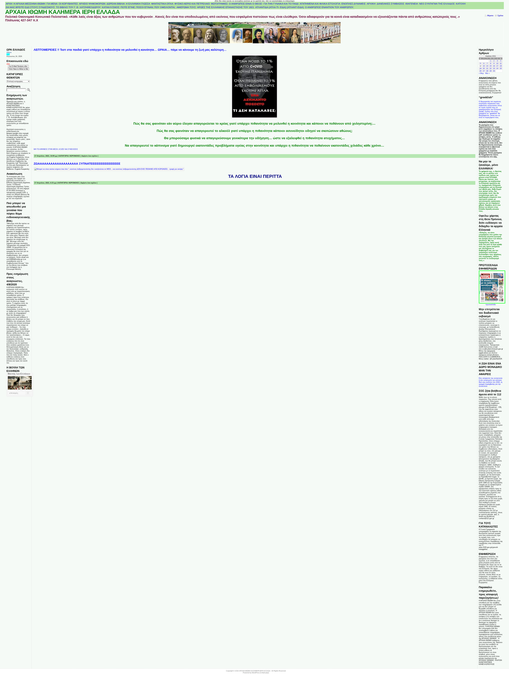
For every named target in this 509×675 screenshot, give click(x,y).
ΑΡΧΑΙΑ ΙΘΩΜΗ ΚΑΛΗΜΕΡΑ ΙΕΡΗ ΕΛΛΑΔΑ (62, 12)
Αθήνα (9, 52)
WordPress (256, 673)
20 (484, 68)
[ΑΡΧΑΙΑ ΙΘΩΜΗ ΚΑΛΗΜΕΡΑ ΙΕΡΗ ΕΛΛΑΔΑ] (254, 34)
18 (501, 66)
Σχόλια (500, 16)
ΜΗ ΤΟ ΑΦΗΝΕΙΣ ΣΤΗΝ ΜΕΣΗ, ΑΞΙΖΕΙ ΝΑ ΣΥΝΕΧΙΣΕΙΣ (56, 149)
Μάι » (487, 73)
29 (491, 71)
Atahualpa (265, 673)
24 (497, 68)
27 (484, 71)
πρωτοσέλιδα (491, 305)
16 (494, 66)
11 (501, 63)
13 (484, 66)
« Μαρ (481, 73)
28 (487, 71)
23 (494, 68)
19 (480, 68)
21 (487, 68)
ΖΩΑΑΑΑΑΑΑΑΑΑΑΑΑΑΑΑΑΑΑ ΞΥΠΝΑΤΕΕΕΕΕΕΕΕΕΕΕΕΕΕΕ (77, 163)
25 (501, 68)
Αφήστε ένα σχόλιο (89, 156)
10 (497, 63)
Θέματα (490, 16)
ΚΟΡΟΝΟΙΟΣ (75, 156)
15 (491, 66)
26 (480, 71)
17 (497, 66)
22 (491, 68)
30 (494, 71)
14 (487, 66)
